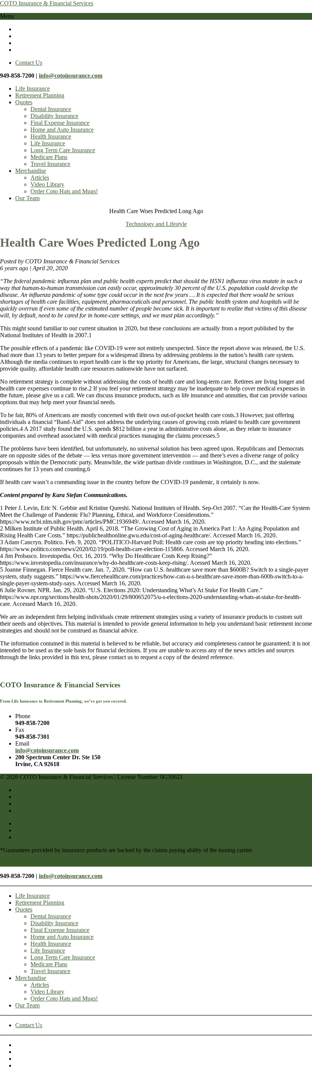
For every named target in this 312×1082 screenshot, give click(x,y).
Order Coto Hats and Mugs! (64, 191)
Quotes (23, 102)
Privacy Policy (32, 830)
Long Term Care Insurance (62, 150)
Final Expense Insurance (59, 123)
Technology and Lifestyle (156, 224)
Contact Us (28, 62)
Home (22, 823)
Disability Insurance (54, 116)
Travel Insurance (50, 164)
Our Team (27, 198)
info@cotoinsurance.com (70, 75)
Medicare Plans (48, 157)
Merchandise (30, 170)
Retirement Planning (39, 95)
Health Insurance (50, 136)
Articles (39, 177)
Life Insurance (32, 88)
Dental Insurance (50, 109)
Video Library (47, 184)
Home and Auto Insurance (62, 129)
